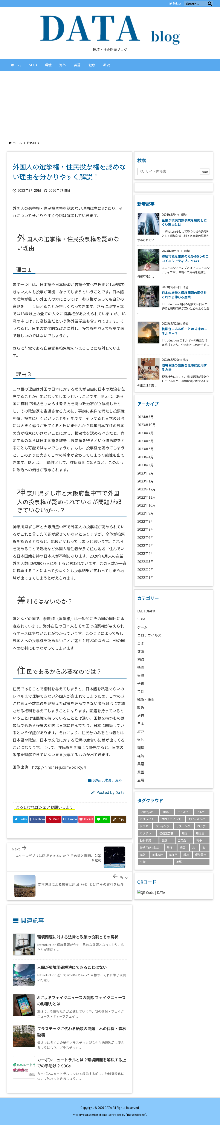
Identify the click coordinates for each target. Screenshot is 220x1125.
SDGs (35, 143)
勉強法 (200, 833)
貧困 (140, 772)
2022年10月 (146, 505)
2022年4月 (145, 553)
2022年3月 (145, 561)
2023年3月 (145, 464)
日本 (140, 723)
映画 (182, 847)
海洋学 (173, 855)
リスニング (183, 826)
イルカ (200, 812)
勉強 (140, 659)
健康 (140, 651)
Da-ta (119, 792)
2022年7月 (145, 529)
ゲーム (142, 627)
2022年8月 (145, 521)
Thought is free (136, 1115)
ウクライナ (147, 819)
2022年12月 (146, 489)
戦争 (199, 840)
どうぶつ (182, 812)
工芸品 (182, 840)
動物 (140, 667)
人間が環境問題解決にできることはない (72, 967)
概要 (140, 731)
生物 (142, 862)
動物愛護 (145, 840)
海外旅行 (157, 855)
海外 (118, 780)
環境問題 (200, 855)
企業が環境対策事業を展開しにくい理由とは (184, 222)
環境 (140, 747)
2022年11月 (146, 497)
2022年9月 (145, 513)
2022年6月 (145, 537)
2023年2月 (145, 473)
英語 (140, 763)
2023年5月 (145, 448)
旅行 (140, 715)
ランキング (162, 826)
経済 (140, 755)
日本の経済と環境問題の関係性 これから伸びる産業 (184, 294)
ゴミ (140, 643)
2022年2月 (145, 569)
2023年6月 (145, 440)
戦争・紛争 (145, 699)
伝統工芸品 (166, 833)
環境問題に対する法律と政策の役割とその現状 (77, 937)
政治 (107, 780)
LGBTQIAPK (146, 611)
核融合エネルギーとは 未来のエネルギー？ (185, 330)
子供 (140, 683)
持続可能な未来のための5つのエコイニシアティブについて (185, 258)
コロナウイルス (149, 635)
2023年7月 (145, 432)
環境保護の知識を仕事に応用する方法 (184, 367)
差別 (140, 691)
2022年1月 (145, 577)
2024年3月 (145, 416)
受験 (140, 675)
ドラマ (144, 826)
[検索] (210, 3)
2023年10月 (146, 424)
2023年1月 (145, 481)
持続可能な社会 (149, 847)
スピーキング (196, 819)
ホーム (17, 143)
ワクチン (145, 833)
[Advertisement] (110, 103)
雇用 (140, 779)
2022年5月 (145, 545)
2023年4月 (145, 456)
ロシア (201, 826)
